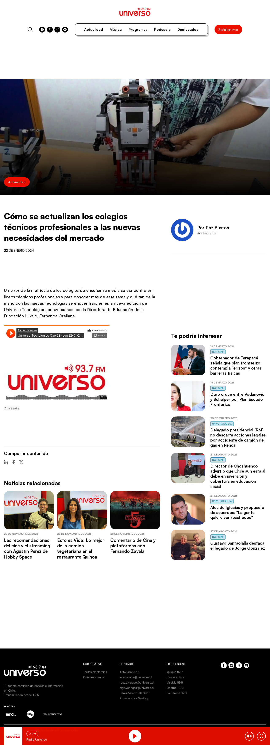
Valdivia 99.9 (175, 682)
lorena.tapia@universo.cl (136, 677)
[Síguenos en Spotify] (65, 30)
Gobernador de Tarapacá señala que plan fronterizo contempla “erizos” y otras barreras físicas (235, 365)
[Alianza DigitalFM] (30, 714)
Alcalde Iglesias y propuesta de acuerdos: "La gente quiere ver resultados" (237, 512)
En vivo (32, 733)
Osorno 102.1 (175, 687)
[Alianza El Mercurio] (52, 714)
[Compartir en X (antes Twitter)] (21, 462)
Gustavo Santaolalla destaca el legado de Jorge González (237, 546)
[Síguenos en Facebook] (42, 30)
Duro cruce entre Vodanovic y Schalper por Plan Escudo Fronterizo (237, 399)
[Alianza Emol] (11, 714)
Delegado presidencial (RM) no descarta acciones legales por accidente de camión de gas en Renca (238, 437)
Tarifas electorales (95, 672)
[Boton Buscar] (30, 29)
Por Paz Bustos (213, 227)
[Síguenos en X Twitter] (50, 30)
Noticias (218, 351)
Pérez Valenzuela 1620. (135, 693)
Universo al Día (222, 423)
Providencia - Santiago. (135, 698)
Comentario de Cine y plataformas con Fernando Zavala (133, 545)
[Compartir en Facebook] (14, 462)
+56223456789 (130, 672)
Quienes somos (93, 677)
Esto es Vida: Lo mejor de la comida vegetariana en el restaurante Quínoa (80, 548)
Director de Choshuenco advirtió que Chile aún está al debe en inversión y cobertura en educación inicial (237, 476)
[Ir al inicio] (134, 12)
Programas (137, 29)
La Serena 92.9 (177, 693)
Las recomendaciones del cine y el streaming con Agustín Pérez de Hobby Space (27, 548)
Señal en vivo (228, 29)
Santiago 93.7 (175, 677)
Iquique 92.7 (175, 672)
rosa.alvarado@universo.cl (137, 682)
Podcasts (162, 29)
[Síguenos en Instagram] (57, 30)
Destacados (187, 29)
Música (116, 29)
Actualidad (93, 29)
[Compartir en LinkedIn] (6, 462)
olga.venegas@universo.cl (137, 687)
